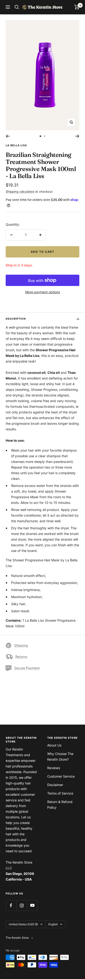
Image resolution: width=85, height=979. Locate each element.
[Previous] (8, 136)
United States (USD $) (23, 924)
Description (16, 318)
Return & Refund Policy (59, 804)
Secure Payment (27, 668)
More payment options (42, 292)
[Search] (17, 7)
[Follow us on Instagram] (21, 905)
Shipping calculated (20, 191)
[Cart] (76, 7)
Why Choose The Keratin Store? (60, 756)
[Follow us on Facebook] (11, 905)
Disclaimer (55, 785)
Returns (21, 657)
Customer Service (61, 776)
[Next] (77, 136)
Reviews (53, 768)
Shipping (21, 645)
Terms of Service (60, 793)
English (53, 924)
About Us (54, 745)
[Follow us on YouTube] (32, 905)
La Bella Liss (16, 145)
